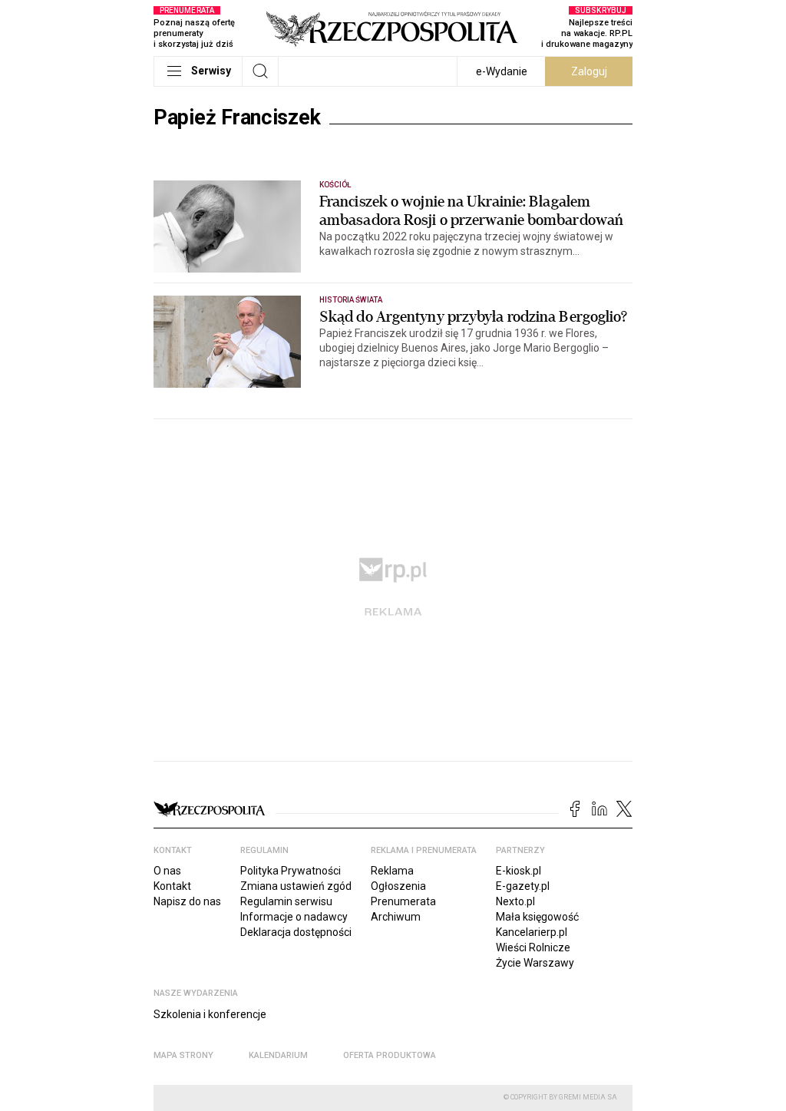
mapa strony (183, 1055)
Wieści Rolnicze (533, 947)
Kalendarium (278, 1055)
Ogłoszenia (398, 886)
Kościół (335, 184)
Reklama (392, 871)
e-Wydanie (501, 71)
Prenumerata (403, 901)
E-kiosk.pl (518, 871)
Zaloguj (589, 71)
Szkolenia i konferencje (210, 1014)
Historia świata (350, 300)
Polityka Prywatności (290, 871)
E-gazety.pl (523, 886)
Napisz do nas (187, 901)
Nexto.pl (515, 901)
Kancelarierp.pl (531, 932)
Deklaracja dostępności (296, 932)
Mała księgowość (537, 917)
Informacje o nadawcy (294, 917)
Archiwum (396, 917)
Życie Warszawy (535, 963)
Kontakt (172, 886)
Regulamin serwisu (286, 901)
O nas (167, 871)
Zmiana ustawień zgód (296, 886)
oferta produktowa (389, 1055)
